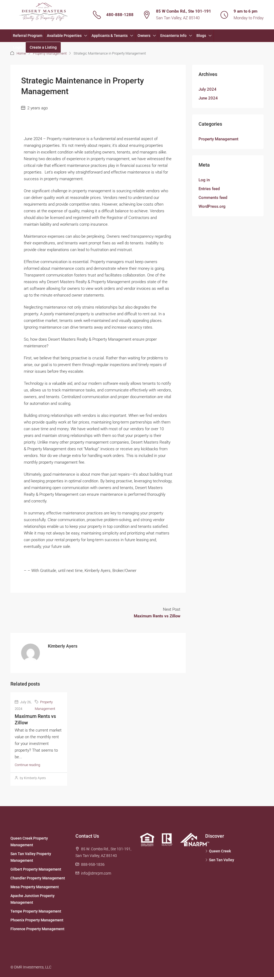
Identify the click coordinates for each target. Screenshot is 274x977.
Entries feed (209, 188)
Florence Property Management (37, 929)
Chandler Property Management (37, 878)
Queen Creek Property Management (29, 841)
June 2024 (208, 98)
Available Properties (64, 35)
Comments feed (213, 197)
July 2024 (207, 89)
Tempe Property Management (35, 911)
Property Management (50, 53)
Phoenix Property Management (36, 920)
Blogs (201, 35)
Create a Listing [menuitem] (43, 47)
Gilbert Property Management (35, 869)
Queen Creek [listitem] (220, 851)
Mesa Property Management (34, 887)
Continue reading (27, 765)
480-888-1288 (120, 14)
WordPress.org (212, 206)
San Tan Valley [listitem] (221, 860)
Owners (144, 35)
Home (21, 53)
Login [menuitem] (18, 47)
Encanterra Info (173, 35)
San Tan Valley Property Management (30, 857)
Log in (204, 180)
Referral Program (27, 35)
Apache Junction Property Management (32, 899)
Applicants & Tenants (110, 35)
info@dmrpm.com (96, 873)
